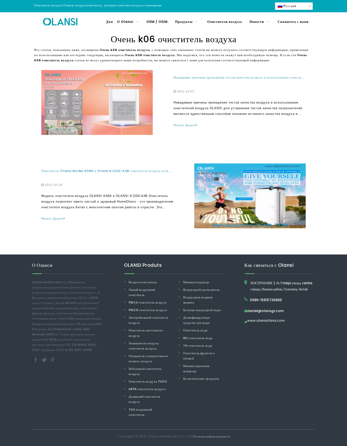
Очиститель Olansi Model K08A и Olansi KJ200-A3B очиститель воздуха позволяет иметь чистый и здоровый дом (133, 171)
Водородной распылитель (201, 290)
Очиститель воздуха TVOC (148, 381)
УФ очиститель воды (197, 345)
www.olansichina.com (266, 321)
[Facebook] (36, 360)
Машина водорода (196, 282)
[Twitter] (44, 360)
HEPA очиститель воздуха (147, 389)
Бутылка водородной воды (202, 310)
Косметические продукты (201, 378)
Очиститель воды (195, 330)
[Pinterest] (52, 360)
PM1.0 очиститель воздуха (147, 302)
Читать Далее (184, 125)
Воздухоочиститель (143, 282)
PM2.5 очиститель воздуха (148, 310)
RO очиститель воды (197, 338)
